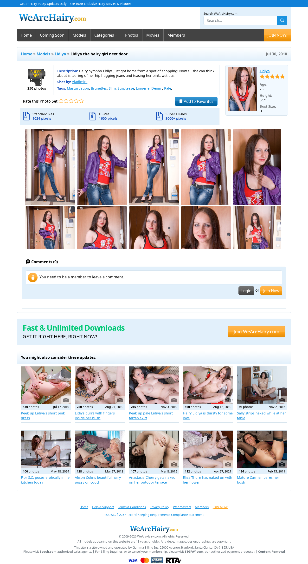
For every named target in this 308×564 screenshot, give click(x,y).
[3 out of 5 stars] (71, 101)
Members (176, 35)
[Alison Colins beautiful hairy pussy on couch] (100, 449)
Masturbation (78, 88)
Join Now (271, 290)
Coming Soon (52, 35)
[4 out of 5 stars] (76, 101)
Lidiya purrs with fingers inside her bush (95, 415)
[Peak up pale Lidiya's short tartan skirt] (154, 385)
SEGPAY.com (194, 552)
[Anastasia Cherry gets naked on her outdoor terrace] (154, 449)
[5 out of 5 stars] (81, 101)
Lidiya (60, 54)
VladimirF (79, 81)
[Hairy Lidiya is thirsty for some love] (208, 385)
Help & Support (103, 507)
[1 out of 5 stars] (61, 101)
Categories (104, 35)
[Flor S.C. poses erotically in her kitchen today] (46, 449)
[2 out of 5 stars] (66, 101)
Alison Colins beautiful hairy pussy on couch (98, 480)
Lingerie (142, 88)
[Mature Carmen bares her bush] (262, 449)
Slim (112, 88)
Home (26, 35)
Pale (167, 88)
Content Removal (271, 552)
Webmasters (182, 507)
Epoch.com (48, 552)
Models (79, 35)
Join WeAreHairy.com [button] (256, 331)
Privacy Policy (159, 507)
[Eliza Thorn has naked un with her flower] (208, 449)
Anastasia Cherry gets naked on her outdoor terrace (152, 480)
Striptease (126, 88)
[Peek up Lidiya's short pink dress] (46, 385)
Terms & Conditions (132, 507)
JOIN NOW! (277, 35)
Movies (152, 35)
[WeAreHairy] (154, 529)
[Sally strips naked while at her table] (262, 385)
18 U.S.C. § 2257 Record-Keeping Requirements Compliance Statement (154, 514)
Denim (156, 88)
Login (246, 290)
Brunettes (99, 88)
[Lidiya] (242, 89)
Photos (131, 35)
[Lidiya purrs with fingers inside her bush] (100, 385)
